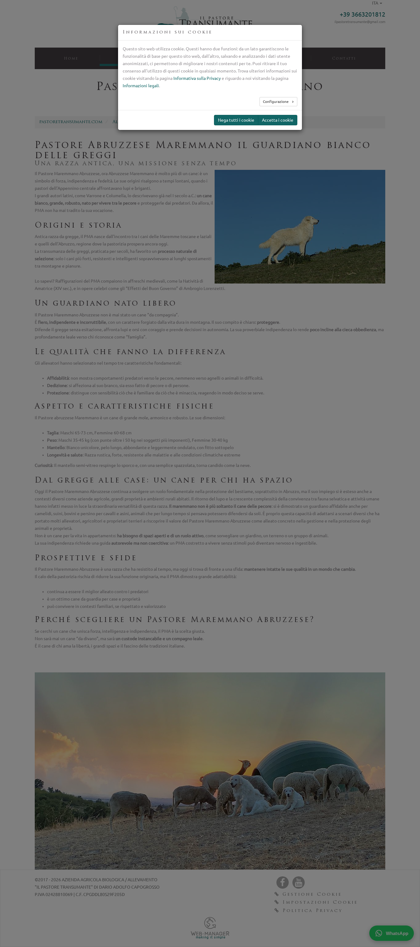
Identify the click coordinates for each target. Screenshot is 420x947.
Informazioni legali (141, 85)
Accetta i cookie (277, 120)
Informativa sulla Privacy (197, 78)
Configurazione (276, 102)
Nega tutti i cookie (236, 120)
